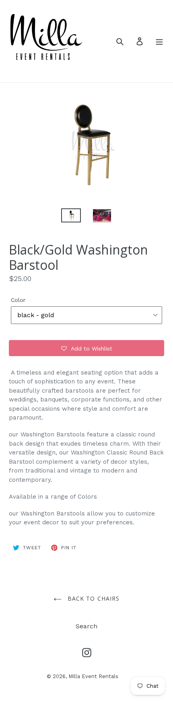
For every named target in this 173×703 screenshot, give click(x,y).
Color (18, 300)
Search (86, 626)
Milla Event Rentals (93, 676)
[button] (86, 348)
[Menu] (159, 41)
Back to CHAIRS (93, 598)
